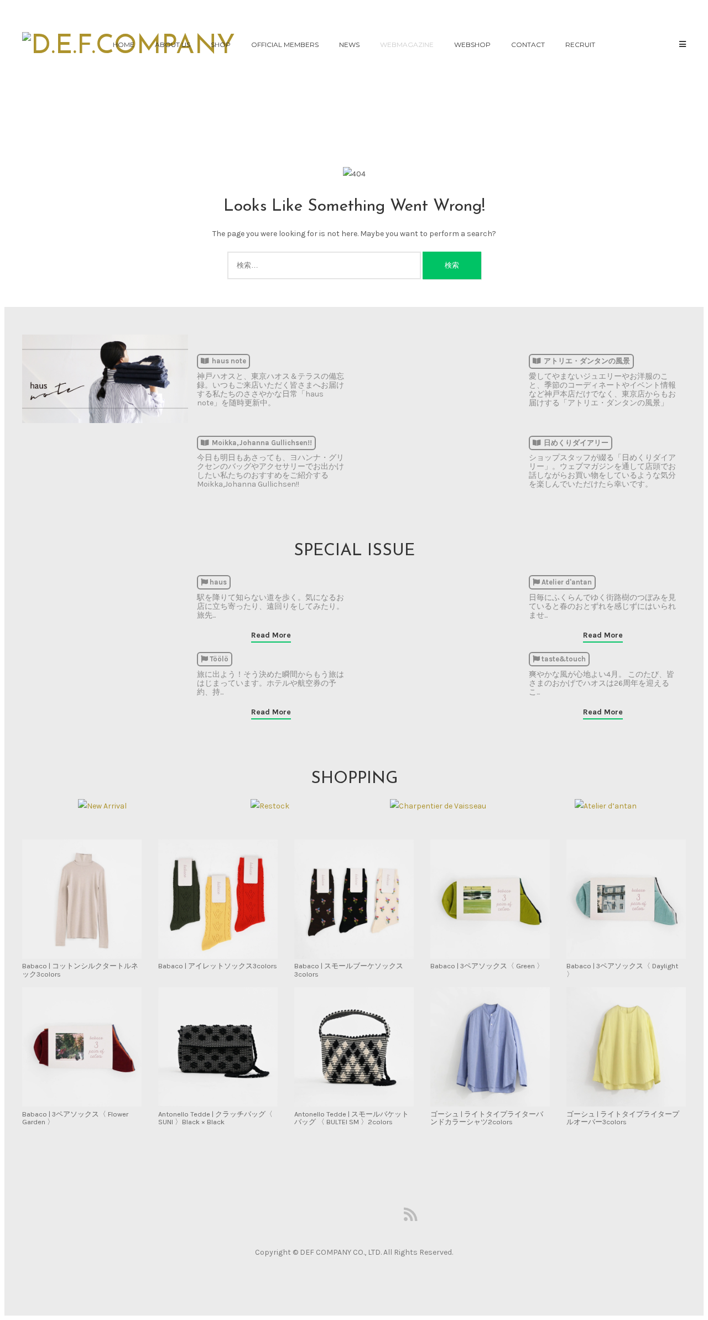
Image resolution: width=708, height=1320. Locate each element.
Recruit (580, 44)
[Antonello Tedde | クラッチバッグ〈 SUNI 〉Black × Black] (218, 1048)
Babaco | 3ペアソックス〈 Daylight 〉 (622, 970)
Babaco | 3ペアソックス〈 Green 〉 (487, 966)
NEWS (349, 44)
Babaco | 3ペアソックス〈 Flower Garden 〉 (75, 1118)
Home (123, 44)
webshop (472, 44)
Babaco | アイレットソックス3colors (217, 966)
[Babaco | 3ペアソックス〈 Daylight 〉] (626, 900)
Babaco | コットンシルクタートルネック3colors (80, 970)
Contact (528, 44)
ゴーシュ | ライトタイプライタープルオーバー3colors (622, 1118)
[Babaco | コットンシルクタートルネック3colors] (82, 900)
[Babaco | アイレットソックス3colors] (218, 900)
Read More (271, 635)
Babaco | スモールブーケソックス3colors (348, 970)
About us (172, 44)
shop (221, 44)
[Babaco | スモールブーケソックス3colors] (354, 900)
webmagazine (407, 44)
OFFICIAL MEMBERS (285, 44)
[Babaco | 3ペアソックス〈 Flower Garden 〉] (82, 1048)
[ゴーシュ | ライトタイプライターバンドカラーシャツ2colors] (490, 1048)
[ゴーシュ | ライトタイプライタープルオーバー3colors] (626, 1048)
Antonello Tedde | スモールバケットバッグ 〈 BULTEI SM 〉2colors (351, 1118)
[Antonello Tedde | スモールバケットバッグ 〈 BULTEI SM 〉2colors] (354, 1048)
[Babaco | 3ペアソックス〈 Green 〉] (490, 900)
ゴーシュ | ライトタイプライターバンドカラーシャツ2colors (486, 1118)
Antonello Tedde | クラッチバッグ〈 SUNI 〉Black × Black (215, 1118)
